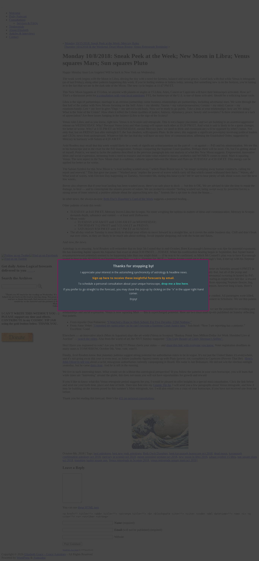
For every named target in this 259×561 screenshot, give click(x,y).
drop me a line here (174, 283)
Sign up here (100, 278)
